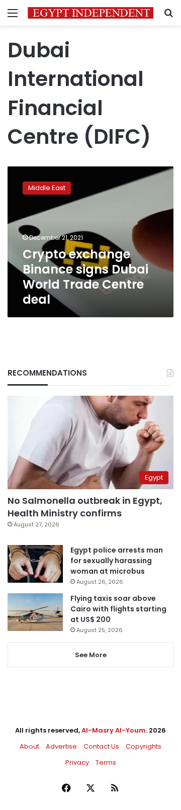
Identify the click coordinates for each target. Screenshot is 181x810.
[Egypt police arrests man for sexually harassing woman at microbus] (35, 564)
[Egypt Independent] (90, 13)
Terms (106, 762)
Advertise (61, 746)
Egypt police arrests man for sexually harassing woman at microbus (116, 560)
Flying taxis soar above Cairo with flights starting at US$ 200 (118, 608)
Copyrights (143, 746)
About (29, 746)
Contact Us (101, 746)
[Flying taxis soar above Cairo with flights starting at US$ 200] (35, 612)
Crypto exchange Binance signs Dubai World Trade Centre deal (85, 277)
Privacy (77, 762)
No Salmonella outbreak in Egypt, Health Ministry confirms (85, 506)
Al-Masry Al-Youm (113, 730)
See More (91, 655)
